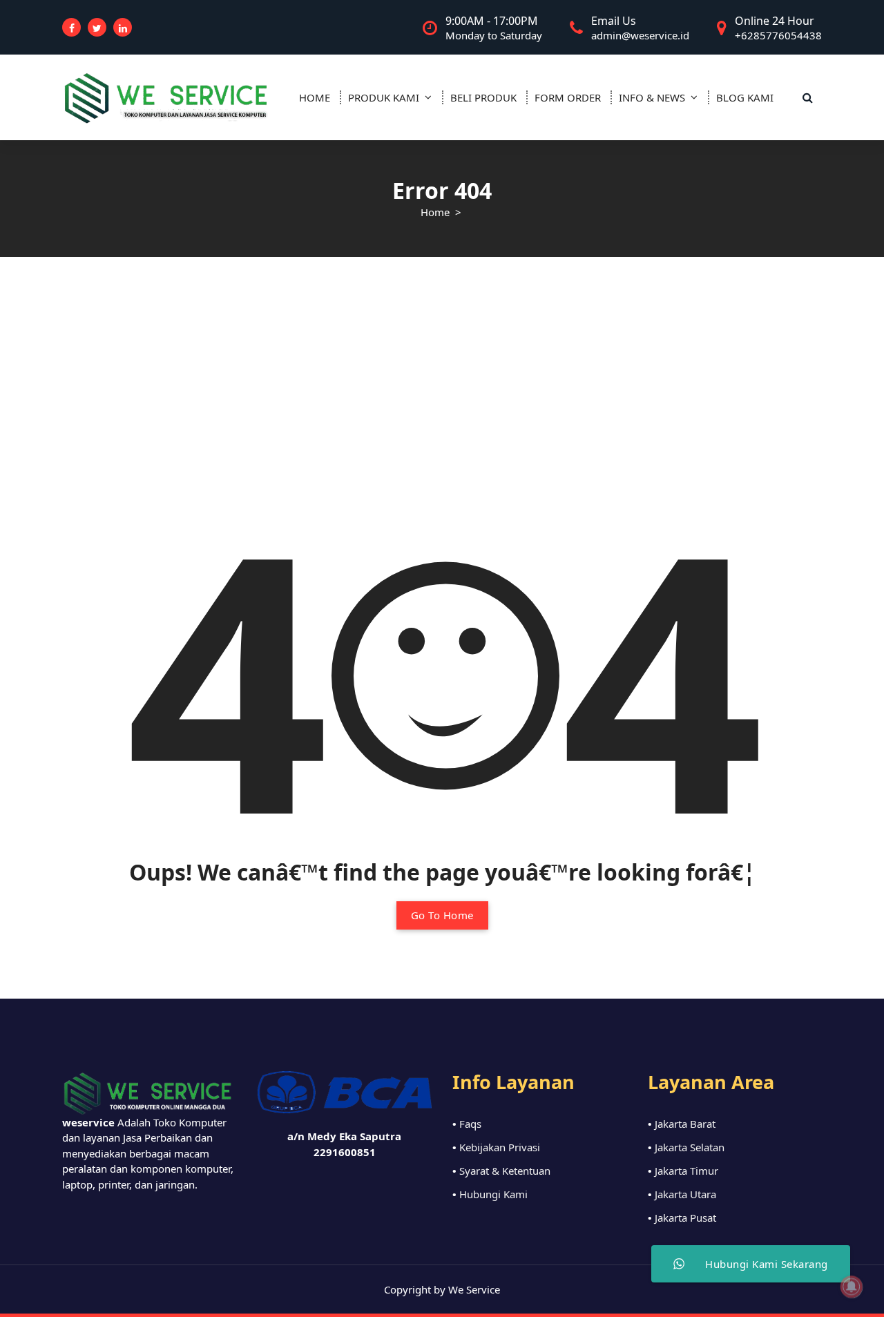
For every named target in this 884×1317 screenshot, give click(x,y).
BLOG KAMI (745, 97)
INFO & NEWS (652, 97)
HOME (314, 97)
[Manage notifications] (851, 1287)
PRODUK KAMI (383, 97)
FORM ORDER (568, 97)
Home (435, 212)
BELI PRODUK (483, 97)
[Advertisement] (442, 360)
